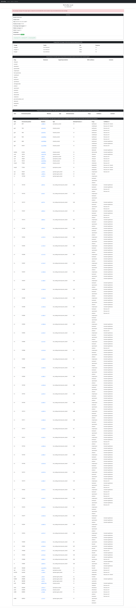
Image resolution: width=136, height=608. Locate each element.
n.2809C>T (43, 559)
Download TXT (24, 37)
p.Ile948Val (43, 163)
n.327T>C (43, 202)
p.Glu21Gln (43, 128)
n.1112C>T (43, 263)
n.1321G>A (43, 463)
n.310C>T (43, 193)
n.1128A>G (43, 272)
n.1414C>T (43, 498)
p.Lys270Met (43, 145)
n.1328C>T (43, 481)
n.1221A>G (43, 350)
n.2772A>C (43, 555)
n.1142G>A (43, 289)
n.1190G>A (43, 324)
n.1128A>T (43, 280)
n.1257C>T (43, 393)
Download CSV (17, 37)
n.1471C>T (43, 533)
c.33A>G (43, 570)
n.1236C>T (43, 359)
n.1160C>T (43, 315)
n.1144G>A (43, 298)
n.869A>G (43, 219)
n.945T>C (43, 228)
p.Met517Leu (43, 583)
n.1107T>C (43, 237)
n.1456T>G (43, 524)
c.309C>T (43, 156)
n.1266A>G (43, 420)
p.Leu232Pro (43, 568)
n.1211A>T (43, 341)
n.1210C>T (43, 332)
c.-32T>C (43, 581)
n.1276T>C (43, 437)
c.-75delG (43, 592)
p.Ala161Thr (43, 154)
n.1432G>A (43, 515)
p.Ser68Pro (43, 152)
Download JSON (32, 37)
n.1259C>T (43, 402)
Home (8, 1)
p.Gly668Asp (43, 137)
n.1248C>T (43, 376)
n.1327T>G (43, 472)
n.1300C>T (43, 454)
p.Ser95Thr (43, 132)
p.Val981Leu (43, 589)
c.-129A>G (43, 572)
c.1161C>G (43, 167)
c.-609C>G (43, 174)
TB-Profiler (3, 1)
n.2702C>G (43, 541)
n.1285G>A (43, 446)
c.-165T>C (43, 171)
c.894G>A (43, 158)
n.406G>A (43, 211)
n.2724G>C (43, 546)
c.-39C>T (43, 576)
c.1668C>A (43, 123)
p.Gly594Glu (43, 160)
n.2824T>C (43, 563)
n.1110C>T (43, 245)
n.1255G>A (43, 385)
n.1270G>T (43, 428)
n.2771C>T (43, 550)
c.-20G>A (43, 578)
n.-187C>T (43, 176)
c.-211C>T (43, 598)
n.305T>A (43, 184)
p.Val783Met (43, 141)
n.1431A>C (43, 507)
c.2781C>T (43, 587)
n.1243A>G (43, 367)
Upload (12, 1)
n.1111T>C (43, 254)
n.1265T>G (43, 411)
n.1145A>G (43, 306)
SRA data (16, 1)
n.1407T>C (43, 489)
